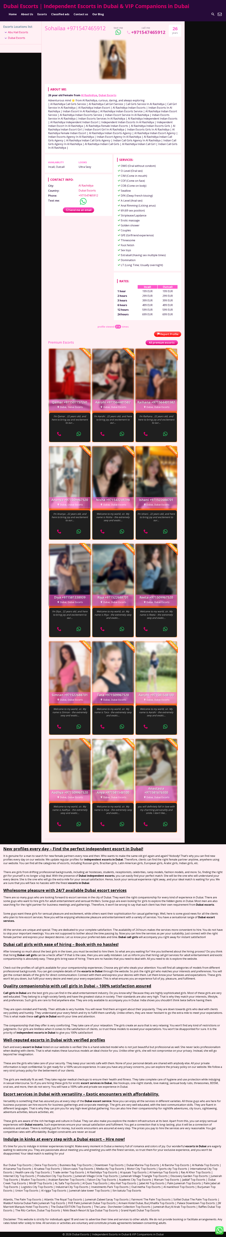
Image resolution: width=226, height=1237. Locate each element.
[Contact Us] (220, 14)
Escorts (42, 14)
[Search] (213, 14)
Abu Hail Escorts (18, 32)
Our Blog (98, 14)
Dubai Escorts (107, 95)
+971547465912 (148, 32)
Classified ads (60, 14)
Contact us (81, 14)
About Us (27, 14)
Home (13, 14)
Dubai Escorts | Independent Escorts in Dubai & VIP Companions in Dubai (96, 6)
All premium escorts (162, 342)
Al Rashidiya (89, 95)
